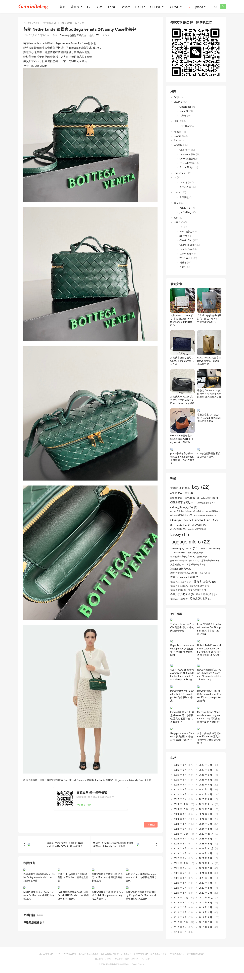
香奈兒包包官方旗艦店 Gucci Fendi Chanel (52, 22)
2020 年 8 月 (180, 926)
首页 (63, 6)
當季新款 (184, 197)
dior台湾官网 (178, 550)
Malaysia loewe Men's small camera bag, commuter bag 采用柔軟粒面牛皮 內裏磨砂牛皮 (209, 760)
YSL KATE (184, 207)
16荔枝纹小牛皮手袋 (180, 509)
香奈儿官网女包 (197, 611)
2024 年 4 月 (180, 867)
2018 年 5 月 (180, 970)
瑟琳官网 (194, 582)
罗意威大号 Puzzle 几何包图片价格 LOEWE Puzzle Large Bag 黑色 (182, 400)
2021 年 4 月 (205, 916)
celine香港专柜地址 (181, 536)
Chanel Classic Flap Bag (205, 536)
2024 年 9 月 (205, 852)
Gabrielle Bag (186, 244)
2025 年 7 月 (205, 827)
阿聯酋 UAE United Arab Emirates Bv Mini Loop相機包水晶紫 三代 (38, 895)
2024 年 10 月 (181, 852)
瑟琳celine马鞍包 (178, 582)
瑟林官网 (202, 578)
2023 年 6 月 (205, 881)
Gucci (99, 6)
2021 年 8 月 (180, 911)
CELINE (155, 6)
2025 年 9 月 (180, 827)
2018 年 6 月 (205, 965)
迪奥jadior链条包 (181, 589)
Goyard (125, 6)
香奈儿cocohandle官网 (184, 598)
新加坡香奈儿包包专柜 (182, 577)
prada (199, 6)
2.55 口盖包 (185, 231)
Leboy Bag (185, 253)
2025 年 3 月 (205, 837)
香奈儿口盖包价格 (179, 607)
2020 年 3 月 (205, 935)
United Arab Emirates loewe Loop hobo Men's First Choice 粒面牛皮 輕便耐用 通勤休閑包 (209, 695)
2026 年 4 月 (180, 818)
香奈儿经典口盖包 (179, 620)
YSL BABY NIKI (178, 574)
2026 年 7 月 (205, 808)
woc (192, 569)
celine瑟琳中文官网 (183, 528)
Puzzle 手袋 (185, 167)
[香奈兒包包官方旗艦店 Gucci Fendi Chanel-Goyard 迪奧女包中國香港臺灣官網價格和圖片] (33, 6)
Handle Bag (185, 249)
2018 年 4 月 (205, 970)
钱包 (176, 217)
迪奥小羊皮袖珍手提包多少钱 (183, 594)
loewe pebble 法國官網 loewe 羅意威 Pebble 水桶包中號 (209, 361)
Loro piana (179, 173)
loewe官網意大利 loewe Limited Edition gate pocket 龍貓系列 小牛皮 (182, 738)
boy (201, 507)
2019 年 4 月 (205, 955)
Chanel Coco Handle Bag (194, 541)
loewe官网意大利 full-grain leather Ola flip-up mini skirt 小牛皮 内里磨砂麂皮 (209, 649)
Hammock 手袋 (187, 154)
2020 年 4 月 (180, 935)
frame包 (183, 111)
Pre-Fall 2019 (186, 163)
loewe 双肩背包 (187, 158)
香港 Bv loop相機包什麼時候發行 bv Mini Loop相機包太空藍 (73, 877)
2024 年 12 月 (181, 847)
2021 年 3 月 (180, 921)
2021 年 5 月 (180, 916)
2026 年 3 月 (205, 818)
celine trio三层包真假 (184, 519)
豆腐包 (182, 266)
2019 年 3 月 (180, 960)
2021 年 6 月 (205, 911)
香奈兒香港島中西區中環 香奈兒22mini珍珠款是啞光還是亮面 (209, 433)
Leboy (179, 555)
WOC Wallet (185, 258)
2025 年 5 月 (205, 832)
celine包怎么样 (209, 518)
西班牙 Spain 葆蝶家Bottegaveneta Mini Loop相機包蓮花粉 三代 (141, 877)
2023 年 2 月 (180, 891)
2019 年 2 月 (205, 960)
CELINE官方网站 (182, 523)
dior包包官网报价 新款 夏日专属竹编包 (208, 476)
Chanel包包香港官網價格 (73, 35)
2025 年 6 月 (180, 832)
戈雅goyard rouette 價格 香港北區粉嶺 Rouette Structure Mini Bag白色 (182, 320)
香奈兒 (75, 6)
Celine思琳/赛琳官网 (206, 524)
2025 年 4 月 (180, 837)
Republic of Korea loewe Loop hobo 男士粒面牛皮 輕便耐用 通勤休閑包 (182, 693)
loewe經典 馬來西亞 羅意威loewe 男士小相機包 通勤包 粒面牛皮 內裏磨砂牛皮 (182, 760)
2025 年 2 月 (180, 842)
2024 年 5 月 (205, 862)
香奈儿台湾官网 (178, 611)
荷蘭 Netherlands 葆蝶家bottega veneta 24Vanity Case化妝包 (119, 780)
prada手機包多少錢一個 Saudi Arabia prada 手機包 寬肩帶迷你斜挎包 (182, 479)
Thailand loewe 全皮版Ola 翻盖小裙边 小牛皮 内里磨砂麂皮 (182, 674)
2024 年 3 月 (205, 867)
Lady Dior (184, 126)
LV (88, 6)
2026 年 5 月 (205, 813)
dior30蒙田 (199, 546)
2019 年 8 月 (205, 945)
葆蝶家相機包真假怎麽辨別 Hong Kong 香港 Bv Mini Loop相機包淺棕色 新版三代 (141, 895)
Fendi (112, 6)
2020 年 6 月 (180, 931)
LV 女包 (183, 182)
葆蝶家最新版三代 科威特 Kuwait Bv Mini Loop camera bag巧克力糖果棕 (107, 895)
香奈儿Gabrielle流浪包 (180, 603)
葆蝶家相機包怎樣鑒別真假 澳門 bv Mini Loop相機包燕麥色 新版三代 (107, 877)
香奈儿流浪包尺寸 (206, 615)
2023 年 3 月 (205, 886)
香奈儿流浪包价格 (182, 615)
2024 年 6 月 (180, 862)
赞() (151, 824)
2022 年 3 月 (180, 901)
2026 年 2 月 (180, 823)
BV (188, 6)
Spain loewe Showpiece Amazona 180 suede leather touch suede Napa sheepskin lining (182, 717)
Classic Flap (185, 240)
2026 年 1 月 (205, 823)
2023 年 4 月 (180, 886)
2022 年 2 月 (205, 901)
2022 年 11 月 (206, 891)
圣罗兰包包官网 (195, 574)
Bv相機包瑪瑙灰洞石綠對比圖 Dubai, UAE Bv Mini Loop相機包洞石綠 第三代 (73, 895)
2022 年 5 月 (180, 896)
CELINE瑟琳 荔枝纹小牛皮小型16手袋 (187, 532)
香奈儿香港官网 (200, 619)
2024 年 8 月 (180, 857)
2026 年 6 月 (180, 813)
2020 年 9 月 (205, 921)
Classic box (185, 106)
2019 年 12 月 (181, 940)
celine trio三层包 (182, 514)
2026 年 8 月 (180, 808)
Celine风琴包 (213, 532)
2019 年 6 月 (205, 950)
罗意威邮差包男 (196, 585)
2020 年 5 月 (205, 931)
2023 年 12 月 (181, 876)
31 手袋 (183, 236)
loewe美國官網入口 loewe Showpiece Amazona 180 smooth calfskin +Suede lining (209, 717)
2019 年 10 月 (206, 940)
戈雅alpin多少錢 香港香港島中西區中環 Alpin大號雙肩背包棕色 (209, 318)
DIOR (139, 6)
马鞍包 (182, 115)
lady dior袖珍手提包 (197, 550)
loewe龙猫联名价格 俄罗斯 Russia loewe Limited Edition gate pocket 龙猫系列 (209, 738)
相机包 (182, 262)
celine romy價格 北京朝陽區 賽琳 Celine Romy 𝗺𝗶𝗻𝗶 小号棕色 (182, 438)
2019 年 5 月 (180, 955)
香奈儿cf (204, 593)
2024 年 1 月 (205, 872)
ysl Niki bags (186, 212)
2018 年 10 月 (181, 965)
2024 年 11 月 (206, 847)
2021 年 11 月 (206, 906)
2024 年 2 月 (180, 872)
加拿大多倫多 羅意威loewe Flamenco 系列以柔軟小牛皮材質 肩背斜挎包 (209, 781)
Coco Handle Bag (180, 546)
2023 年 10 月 (206, 876)
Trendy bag (177, 569)
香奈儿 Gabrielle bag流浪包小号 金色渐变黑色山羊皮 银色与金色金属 (209, 393)
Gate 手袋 (184, 149)
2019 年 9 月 (180, 945)
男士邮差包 (185, 186)
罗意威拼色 (177, 585)
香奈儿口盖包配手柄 (199, 607)
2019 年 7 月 (180, 950)
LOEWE (173, 6)
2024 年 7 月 (205, 857)
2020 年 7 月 (205, 926)
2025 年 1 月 (205, 842)
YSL (176, 202)
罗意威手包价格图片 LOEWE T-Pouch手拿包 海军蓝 (182, 361)
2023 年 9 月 (180, 881)
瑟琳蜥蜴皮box (210, 581)
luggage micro (190, 562)
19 (180, 227)
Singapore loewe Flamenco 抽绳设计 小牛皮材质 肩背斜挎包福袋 (182, 779)
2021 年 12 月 (181, 906)
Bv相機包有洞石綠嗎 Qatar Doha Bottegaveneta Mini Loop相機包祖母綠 (39, 877)
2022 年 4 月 (205, 896)
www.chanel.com (210, 569)
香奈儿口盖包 (204, 603)
